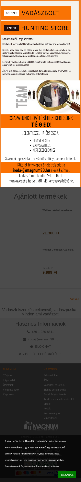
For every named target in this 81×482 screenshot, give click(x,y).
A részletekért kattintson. (47, 466)
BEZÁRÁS (67, 474)
